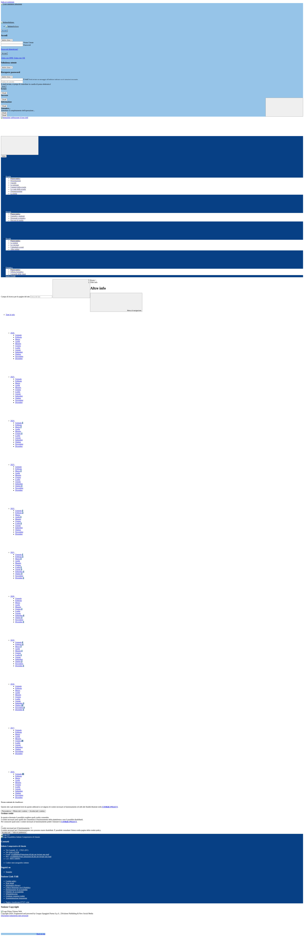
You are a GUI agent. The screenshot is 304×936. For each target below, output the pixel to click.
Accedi (4, 31)
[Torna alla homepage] (14, 118)
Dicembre (19, 359)
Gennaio (18, 335)
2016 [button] (12, 772)
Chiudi (4, 93)
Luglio (17, 348)
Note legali (10, 883)
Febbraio (18, 337)
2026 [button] (12, 333)
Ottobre (18, 354)
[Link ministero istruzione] (11, 4)
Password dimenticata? (9, 49)
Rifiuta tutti (20, 811)
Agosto (18, 350)
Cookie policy (11, 881)
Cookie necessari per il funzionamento (15, 828)
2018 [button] (12, 684)
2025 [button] (12, 377)
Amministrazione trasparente (16, 898)
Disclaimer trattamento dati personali (14, 916)
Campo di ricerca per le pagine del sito (15, 297)
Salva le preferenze (19, 833)
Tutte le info (10, 315)
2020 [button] (12, 596)
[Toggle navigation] (19, 145)
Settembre (19, 352)
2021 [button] (12, 552)
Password (27, 45)
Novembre (19, 356)
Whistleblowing (12, 894)
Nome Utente (28, 43)
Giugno (18, 346)
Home (92, 280)
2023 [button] (12, 465)
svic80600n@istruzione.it (30, 854)
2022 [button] (12, 509)
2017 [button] (12, 728)
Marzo (17, 339)
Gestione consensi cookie (15, 896)
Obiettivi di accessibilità (15, 892)
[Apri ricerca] (284, 107)
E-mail (25, 79)
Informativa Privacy (13, 885)
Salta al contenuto (7, 2)
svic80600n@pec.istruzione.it (30, 857)
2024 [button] (12, 421)
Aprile (17, 341)
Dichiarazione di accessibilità (16, 890)
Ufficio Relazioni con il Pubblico (18, 888)
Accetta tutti (37, 811)
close (4, 156)
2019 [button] (12, 640)
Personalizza (6, 811)
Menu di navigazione (134, 310)
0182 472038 (14, 852)
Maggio (18, 344)
